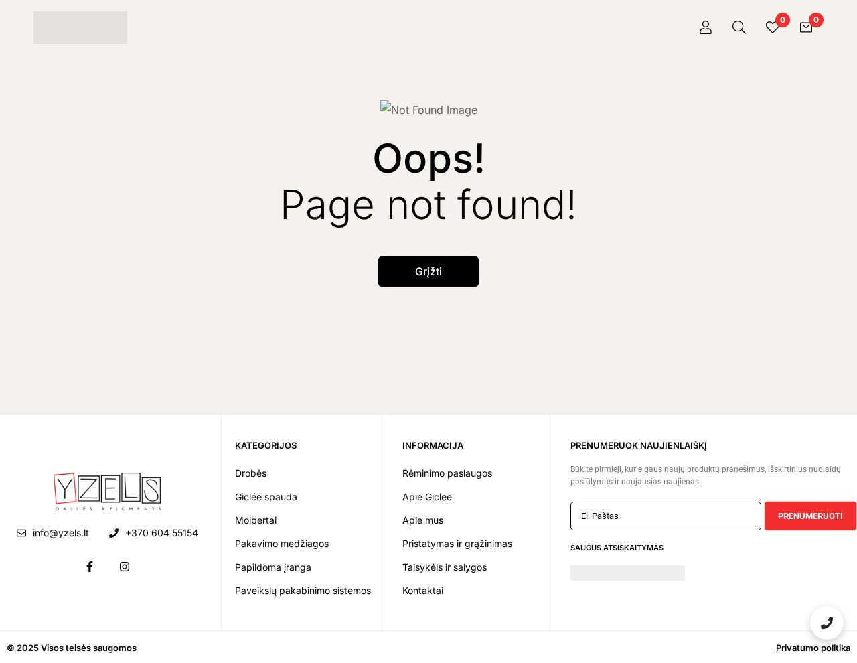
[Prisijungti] (705, 27)
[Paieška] (739, 27)
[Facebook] (89, 566)
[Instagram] (124, 566)
